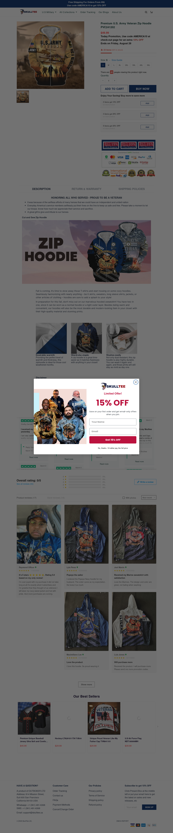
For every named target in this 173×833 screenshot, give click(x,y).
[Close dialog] (135, 382)
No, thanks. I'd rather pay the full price (113, 448)
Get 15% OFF (113, 439)
